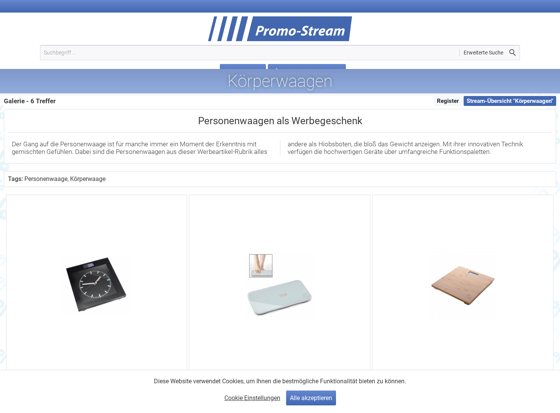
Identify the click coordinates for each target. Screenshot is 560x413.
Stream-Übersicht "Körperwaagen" (510, 101)
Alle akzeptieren (311, 398)
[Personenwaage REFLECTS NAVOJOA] (279, 285)
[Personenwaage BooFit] (462, 285)
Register (448, 101)
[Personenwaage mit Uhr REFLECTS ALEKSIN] (96, 285)
